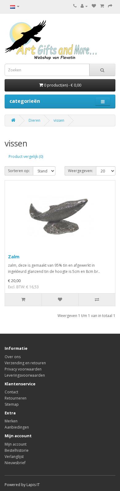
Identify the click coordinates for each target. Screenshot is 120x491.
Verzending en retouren (25, 363)
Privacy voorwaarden (23, 369)
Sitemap (12, 404)
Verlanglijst (14, 456)
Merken (11, 421)
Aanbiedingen (17, 427)
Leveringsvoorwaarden (25, 375)
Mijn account (15, 444)
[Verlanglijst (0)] (94, 6)
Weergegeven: (80, 170)
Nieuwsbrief (15, 462)
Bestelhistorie (17, 450)
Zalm (13, 256)
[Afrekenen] (110, 6)
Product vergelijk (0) (26, 156)
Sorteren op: (19, 170)
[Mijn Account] (84, 6)
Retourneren (15, 398)
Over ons (13, 356)
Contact (11, 392)
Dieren (34, 120)
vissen (59, 120)
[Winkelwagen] (102, 6)
